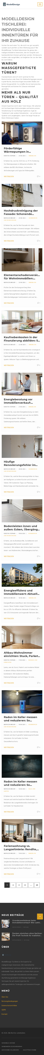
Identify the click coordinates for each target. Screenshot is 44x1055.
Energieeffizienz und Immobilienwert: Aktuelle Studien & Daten (21, 592)
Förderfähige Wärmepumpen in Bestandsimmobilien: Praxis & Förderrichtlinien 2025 (21, 150)
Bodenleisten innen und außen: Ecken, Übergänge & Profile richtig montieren (21, 528)
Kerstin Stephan (9, 156)
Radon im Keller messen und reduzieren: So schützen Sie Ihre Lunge (20, 783)
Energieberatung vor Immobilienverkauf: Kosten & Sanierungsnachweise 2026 (19, 401)
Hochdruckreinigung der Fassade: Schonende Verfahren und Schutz (21, 212)
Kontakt (4, 1014)
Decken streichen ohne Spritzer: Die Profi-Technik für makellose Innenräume (27, 934)
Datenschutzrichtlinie (9, 1005)
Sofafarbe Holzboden (10, 1050)
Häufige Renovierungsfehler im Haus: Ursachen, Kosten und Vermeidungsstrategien (20, 463)
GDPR (4, 1010)
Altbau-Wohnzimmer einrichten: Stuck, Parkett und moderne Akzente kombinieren (21, 654)
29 (37, 885)
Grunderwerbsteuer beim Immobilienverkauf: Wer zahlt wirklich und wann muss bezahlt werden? (27, 921)
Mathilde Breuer (9, 218)
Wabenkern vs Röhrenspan (12, 1046)
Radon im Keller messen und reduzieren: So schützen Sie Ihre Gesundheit (20, 719)
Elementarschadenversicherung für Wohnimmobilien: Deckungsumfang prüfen (22, 277)
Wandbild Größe (8, 1043)
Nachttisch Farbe (29, 1050)
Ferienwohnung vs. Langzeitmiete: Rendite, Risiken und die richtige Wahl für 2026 (20, 847)
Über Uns (5, 997)
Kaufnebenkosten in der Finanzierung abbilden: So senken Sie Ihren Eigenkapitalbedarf (22, 339)
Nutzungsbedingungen (10, 1001)
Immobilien (32, 156)
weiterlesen (9, 176)
